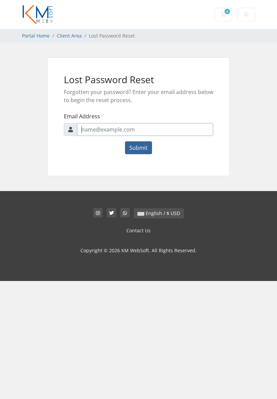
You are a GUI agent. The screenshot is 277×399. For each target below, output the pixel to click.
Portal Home (36, 35)
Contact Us (138, 230)
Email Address (82, 116)
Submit (138, 147)
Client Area (69, 35)
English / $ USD (162, 213)
